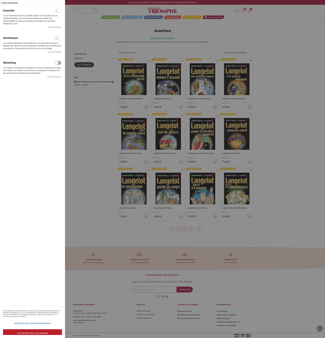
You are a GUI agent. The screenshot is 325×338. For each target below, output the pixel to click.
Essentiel (58, 11)
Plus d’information (54, 27)
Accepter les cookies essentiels (32, 323)
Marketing (58, 63)
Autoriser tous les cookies (32, 333)
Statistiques (58, 38)
